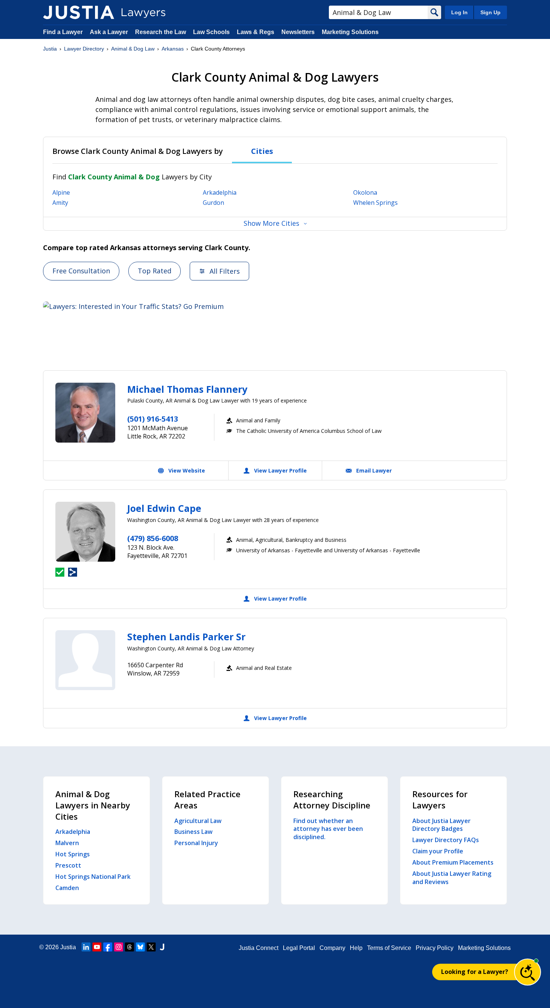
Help (356, 948)
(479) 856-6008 (152, 538)
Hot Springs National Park (93, 876)
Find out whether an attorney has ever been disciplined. (328, 829)
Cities (262, 151)
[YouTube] (96, 946)
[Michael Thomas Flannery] (85, 413)
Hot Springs (72, 854)
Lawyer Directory (84, 49)
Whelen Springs (375, 202)
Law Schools (211, 32)
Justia (50, 49)
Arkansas (173, 49)
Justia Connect (258, 948)
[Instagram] (118, 946)
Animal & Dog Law (133, 49)
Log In (459, 12)
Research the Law (160, 32)
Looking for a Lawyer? (474, 972)
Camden (67, 888)
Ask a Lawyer (109, 32)
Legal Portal (299, 948)
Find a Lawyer (63, 32)
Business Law (193, 832)
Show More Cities (271, 223)
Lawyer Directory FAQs (445, 840)
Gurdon (213, 202)
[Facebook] (107, 946)
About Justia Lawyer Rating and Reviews (451, 877)
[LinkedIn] (86, 946)
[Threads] (129, 946)
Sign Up (490, 12)
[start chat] (527, 972)
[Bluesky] (140, 946)
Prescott (68, 865)
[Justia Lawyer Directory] (78, 12)
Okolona (365, 192)
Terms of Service (389, 948)
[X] (151, 946)
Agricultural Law (197, 821)
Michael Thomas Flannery (187, 389)
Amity (60, 202)
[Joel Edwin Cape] (85, 532)
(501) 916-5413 (152, 419)
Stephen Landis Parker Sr (186, 636)
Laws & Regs (255, 32)
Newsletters (298, 32)
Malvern (67, 843)
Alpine (61, 192)
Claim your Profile (437, 851)
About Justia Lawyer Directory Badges (441, 825)
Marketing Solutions (350, 32)
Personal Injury (196, 843)
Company (332, 948)
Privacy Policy (434, 948)
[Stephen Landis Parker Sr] (85, 660)
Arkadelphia (219, 192)
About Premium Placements (453, 862)
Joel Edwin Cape (164, 508)
